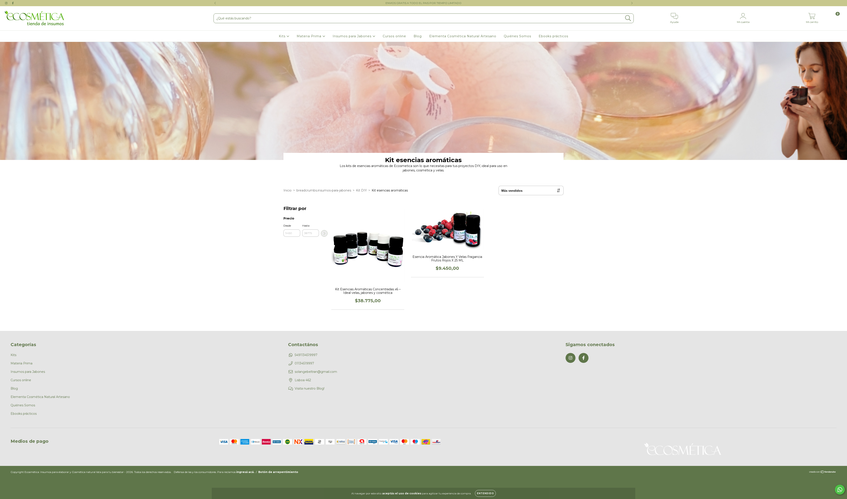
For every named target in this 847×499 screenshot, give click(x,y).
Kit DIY (361, 190)
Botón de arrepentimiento (278, 472)
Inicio (287, 190)
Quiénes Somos (517, 36)
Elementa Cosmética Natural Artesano (462, 36)
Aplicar (324, 233)
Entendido (485, 493)
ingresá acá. (245, 472)
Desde (287, 225)
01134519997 (304, 363)
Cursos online (394, 36)
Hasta (305, 225)
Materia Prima (309, 36)
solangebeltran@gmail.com (316, 372)
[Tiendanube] (822, 472)
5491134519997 (306, 355)
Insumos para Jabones (353, 36)
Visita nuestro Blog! (309, 388)
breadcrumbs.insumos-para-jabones (323, 190)
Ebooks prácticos (553, 36)
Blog (418, 36)
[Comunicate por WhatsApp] (840, 490)
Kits (283, 36)
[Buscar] (628, 18)
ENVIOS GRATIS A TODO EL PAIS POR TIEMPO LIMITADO (423, 3)
